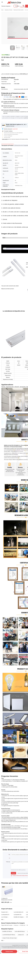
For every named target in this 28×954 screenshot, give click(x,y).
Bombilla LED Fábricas (7, 931)
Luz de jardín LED (17, 914)
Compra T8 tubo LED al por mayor (9, 938)
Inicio (2, 9)
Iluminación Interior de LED (18, 9)
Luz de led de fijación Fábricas (8, 934)
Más (2, 940)
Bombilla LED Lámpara (18, 917)
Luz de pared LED (5, 914)
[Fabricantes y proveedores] (14, 2)
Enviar (13, 873)
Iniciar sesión (5, 139)
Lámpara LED (21, 934)
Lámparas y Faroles (8, 9)
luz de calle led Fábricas (20, 931)
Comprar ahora (9, 951)
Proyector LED (4, 912)
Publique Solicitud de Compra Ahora (19, 875)
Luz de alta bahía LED (18, 912)
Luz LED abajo (4, 917)
